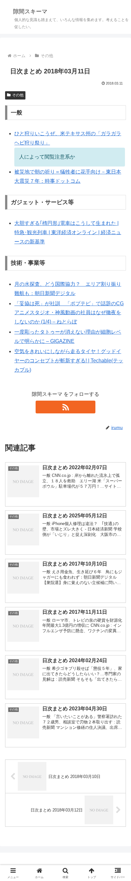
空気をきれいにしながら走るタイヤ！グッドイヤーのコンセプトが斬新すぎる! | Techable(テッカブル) (68, 361)
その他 (18, 95)
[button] (117, 794)
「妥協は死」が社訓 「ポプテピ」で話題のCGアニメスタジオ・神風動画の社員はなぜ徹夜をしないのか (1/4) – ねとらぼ (69, 313)
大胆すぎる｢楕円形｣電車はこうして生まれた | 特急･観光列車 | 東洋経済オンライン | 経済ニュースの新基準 (67, 232)
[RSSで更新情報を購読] (65, 407)
